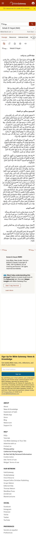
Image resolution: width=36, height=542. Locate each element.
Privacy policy (9, 449)
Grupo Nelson (9, 483)
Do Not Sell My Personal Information (18, 454)
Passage (4, 37)
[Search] (32, 24)
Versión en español (11, 530)
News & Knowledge (11, 409)
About (6, 406)
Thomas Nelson (9, 488)
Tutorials (7, 438)
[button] (33, 3)
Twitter (6, 517)
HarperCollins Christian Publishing (16, 480)
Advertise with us (10, 443)
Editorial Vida (8, 486)
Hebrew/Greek (23, 37)
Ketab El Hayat (11, 257)
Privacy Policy (8, 392)
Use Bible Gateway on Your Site (15, 441)
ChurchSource (9, 478)
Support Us (8, 425)
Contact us (7, 446)
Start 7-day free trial (12, 285)
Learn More (9, 290)
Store (6, 417)
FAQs (5, 435)
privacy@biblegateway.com (10, 394)
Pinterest (7, 512)
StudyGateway (9, 475)
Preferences (8, 533)
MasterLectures (9, 496)
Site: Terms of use (10, 460)
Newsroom (8, 423)
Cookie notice (9, 457)
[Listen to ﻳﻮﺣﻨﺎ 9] (25, 43)
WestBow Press (9, 491)
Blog (5, 420)
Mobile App (8, 415)
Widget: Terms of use (11, 462)
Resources (12, 37)
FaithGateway (9, 472)
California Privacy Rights (13, 451)
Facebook (7, 507)
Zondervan (8, 494)
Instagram (7, 509)
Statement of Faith (10, 412)
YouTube (7, 520)
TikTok (6, 515)
